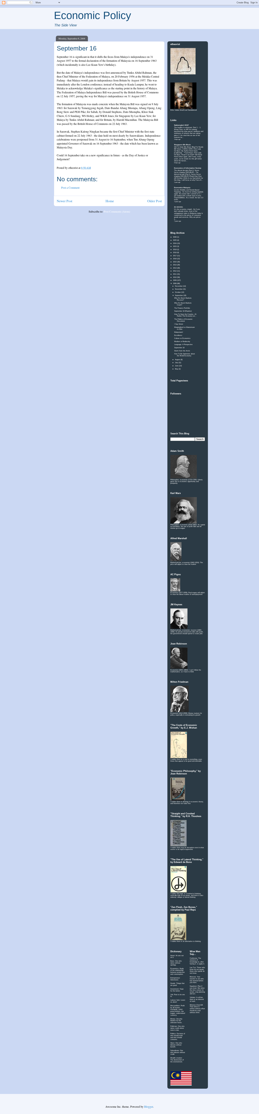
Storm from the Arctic (182, 351)
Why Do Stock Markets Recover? (183, 299)
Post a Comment (70, 187)
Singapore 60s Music (182, 145)
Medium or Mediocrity (182, 341)
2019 (175, 249)
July (176, 362)
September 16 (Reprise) (183, 311)
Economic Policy (92, 15)
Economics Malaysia (182, 188)
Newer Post (64, 201)
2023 (175, 246)
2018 (175, 252)
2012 (175, 271)
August (178, 359)
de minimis (178, 207)
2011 (175, 274)
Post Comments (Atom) (117, 211)
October (178, 292)
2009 (175, 280)
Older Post (154, 201)
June (177, 366)
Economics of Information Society (187, 168)
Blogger (148, 1106)
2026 (175, 237)
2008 (175, 283)
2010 (175, 277)
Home (110, 201)
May (177, 369)
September (179, 295)
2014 (175, 265)
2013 (175, 268)
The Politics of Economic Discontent (183, 320)
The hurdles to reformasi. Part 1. (186, 127)
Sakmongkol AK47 (181, 125)
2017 (175, 256)
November (179, 289)
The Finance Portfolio (182, 308)
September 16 (179, 348)
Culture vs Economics (182, 338)
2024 (175, 243)
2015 (175, 262)
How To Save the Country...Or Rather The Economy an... (185, 315)
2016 (175, 259)
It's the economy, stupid (183, 209)
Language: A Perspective (183, 344)
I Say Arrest (178, 324)
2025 (175, 240)
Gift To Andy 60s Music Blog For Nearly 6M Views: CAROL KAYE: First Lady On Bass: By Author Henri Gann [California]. (188, 150)
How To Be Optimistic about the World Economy (184, 355)
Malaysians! (178, 332)
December (179, 286)
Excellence (178, 335)
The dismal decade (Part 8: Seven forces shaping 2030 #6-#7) (186, 171)
